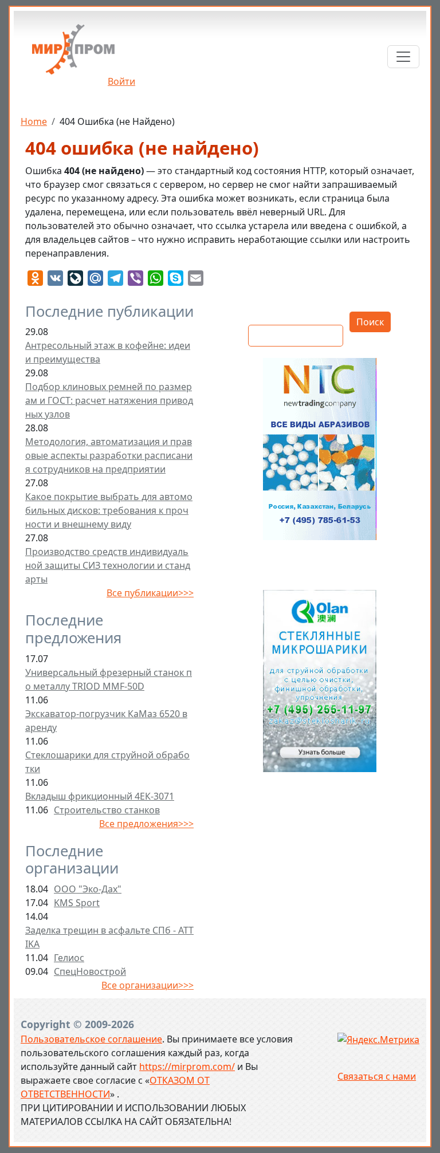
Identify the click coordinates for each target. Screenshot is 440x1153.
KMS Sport (77, 902)
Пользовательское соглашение (91, 1039)
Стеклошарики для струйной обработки (107, 762)
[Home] (73, 53)
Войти (121, 81)
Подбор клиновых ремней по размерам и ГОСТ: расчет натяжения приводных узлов (109, 400)
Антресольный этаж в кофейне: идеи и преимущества (107, 352)
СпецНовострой (90, 971)
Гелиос (69, 957)
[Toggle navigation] (403, 56)
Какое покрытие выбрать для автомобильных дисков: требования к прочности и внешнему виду (108, 510)
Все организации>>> (147, 985)
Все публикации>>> (150, 593)
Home (34, 121)
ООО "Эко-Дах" (87, 889)
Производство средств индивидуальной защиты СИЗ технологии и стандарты (107, 565)
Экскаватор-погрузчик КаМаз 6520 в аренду (106, 720)
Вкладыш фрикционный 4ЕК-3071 (99, 796)
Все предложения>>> (146, 823)
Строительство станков (107, 810)
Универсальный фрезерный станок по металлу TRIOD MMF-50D (108, 679)
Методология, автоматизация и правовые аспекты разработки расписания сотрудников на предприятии (108, 455)
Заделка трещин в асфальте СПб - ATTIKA (109, 937)
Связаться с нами (376, 1076)
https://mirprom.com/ (187, 1066)
